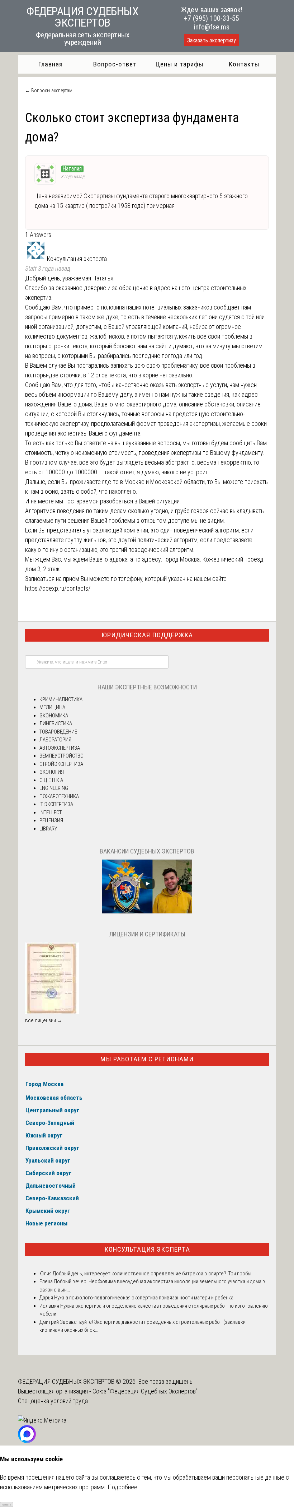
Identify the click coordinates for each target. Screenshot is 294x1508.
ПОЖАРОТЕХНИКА (59, 796)
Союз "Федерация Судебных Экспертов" (145, 1391)
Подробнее (122, 1487)
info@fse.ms (211, 27)
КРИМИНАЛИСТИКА (60, 699)
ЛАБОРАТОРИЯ (55, 739)
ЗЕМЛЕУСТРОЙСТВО (61, 756)
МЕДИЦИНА (52, 707)
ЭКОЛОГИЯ (51, 772)
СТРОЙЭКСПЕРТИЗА (61, 764)
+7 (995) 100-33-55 (211, 18)
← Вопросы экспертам (48, 90)
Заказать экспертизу (211, 40)
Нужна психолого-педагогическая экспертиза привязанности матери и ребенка (143, 1297)
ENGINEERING (53, 788)
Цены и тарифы (179, 64)
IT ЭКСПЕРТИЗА (56, 804)
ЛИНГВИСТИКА (55, 723)
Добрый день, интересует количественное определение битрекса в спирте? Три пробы (151, 1273)
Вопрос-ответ (115, 64)
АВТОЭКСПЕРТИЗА (59, 748)
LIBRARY (48, 828)
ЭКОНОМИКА (53, 715)
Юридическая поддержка (147, 635)
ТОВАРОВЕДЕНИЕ (58, 732)
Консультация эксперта (147, 1249)
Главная (50, 64)
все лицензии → (43, 1020)
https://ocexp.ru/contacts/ (57, 588)
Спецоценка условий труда (53, 1401)
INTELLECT (50, 812)
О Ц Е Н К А (51, 780)
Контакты (244, 64)
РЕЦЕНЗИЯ (51, 820)
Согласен (7, 1504)
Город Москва (44, 1084)
